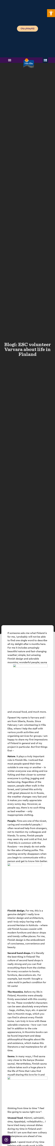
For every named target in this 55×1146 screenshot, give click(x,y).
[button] (9, 60)
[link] (51, 13)
